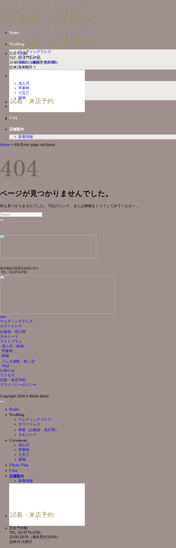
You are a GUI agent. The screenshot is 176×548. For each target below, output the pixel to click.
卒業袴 (23, 88)
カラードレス (29, 56)
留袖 (22, 98)
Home (14, 32)
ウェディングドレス (34, 52)
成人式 (23, 83)
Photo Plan (18, 106)
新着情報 (25, 137)
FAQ (13, 117)
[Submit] (2, 220)
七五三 (23, 93)
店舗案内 (16, 129)
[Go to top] (2, 401)
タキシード (27, 67)
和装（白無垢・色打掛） (38, 62)
